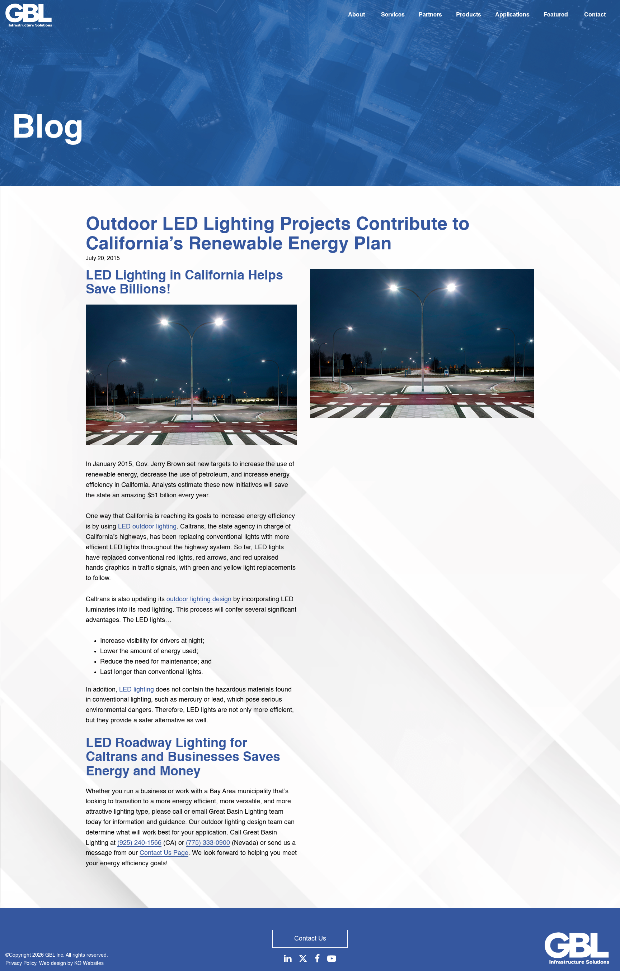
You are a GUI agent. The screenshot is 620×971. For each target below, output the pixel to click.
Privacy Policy (20, 963)
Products (468, 15)
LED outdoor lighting (147, 526)
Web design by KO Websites (71, 963)
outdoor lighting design (198, 599)
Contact (595, 15)
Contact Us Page (164, 853)
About (356, 15)
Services (393, 15)
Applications (512, 15)
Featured (556, 15)
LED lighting (136, 690)
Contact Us (310, 939)
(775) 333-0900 (208, 843)
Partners (430, 15)
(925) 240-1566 (139, 843)
